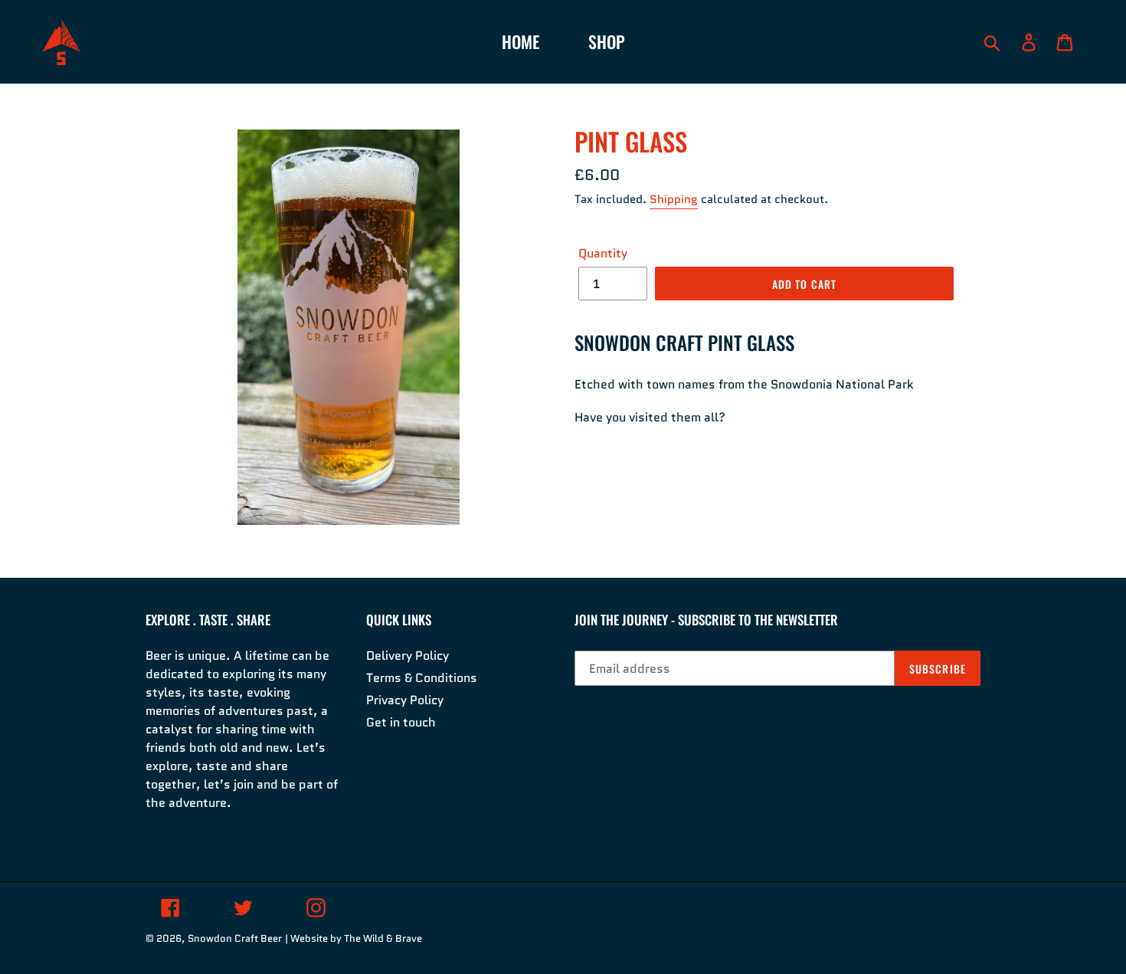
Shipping (674, 199)
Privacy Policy (405, 700)
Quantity (602, 253)
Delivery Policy (407, 655)
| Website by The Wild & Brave (353, 938)
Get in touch (401, 722)
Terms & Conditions (421, 678)
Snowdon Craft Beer (235, 938)
